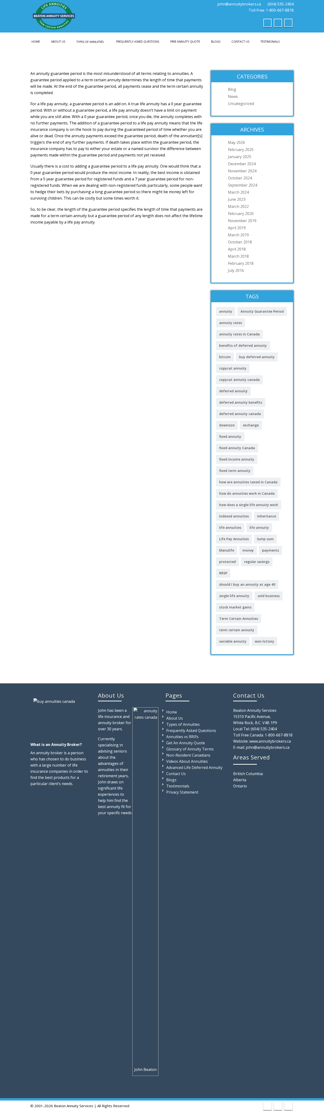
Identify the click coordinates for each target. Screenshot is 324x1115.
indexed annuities (234, 516)
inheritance (266, 516)
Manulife (226, 550)
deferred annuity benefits (240, 402)
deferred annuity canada (240, 413)
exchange (251, 425)
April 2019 (237, 227)
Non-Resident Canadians (188, 755)
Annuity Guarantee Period (262, 311)
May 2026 (236, 142)
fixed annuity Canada (237, 448)
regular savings (256, 561)
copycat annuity (232, 368)
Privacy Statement (182, 792)
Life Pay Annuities (234, 539)
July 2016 (236, 270)
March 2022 (238, 206)
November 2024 (242, 171)
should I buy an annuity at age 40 (247, 584)
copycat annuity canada (239, 379)
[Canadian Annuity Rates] (54, 14)
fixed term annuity (234, 470)
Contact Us (240, 42)
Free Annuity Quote (185, 42)
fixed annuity (230, 436)
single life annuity (234, 596)
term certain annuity (236, 630)
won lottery (264, 641)
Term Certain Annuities (238, 618)
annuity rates (230, 322)
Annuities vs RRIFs (182, 736)
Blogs (215, 42)
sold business (269, 596)
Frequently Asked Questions (137, 42)
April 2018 (237, 249)
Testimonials (270, 42)
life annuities (230, 527)
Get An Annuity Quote (185, 742)
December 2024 (242, 163)
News (233, 96)
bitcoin (225, 357)
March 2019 (238, 235)
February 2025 (241, 149)
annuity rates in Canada (239, 334)
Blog (232, 89)
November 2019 (242, 220)
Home (36, 42)
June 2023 (236, 199)
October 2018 (240, 242)
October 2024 (240, 178)
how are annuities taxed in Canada (248, 482)
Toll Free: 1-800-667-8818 (271, 10)
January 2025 (239, 156)
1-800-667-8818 (278, 735)
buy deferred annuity (257, 357)
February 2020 (241, 213)
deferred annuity (233, 391)
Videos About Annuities (187, 761)
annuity (225, 311)
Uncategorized (241, 103)
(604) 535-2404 (281, 4)
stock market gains (235, 607)
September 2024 (242, 185)
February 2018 (241, 263)
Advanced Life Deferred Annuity (194, 767)
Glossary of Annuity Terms (190, 749)
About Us (58, 42)
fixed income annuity (236, 459)
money (248, 550)
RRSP (223, 573)
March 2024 (238, 192)
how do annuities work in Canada (247, 493)
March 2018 (238, 256)
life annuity (259, 527)
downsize (227, 425)
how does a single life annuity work (248, 505)
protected (227, 561)
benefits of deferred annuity (243, 345)
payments (270, 550)
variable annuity (232, 641)
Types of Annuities (90, 42)
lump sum (265, 539)
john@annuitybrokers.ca (239, 4)
